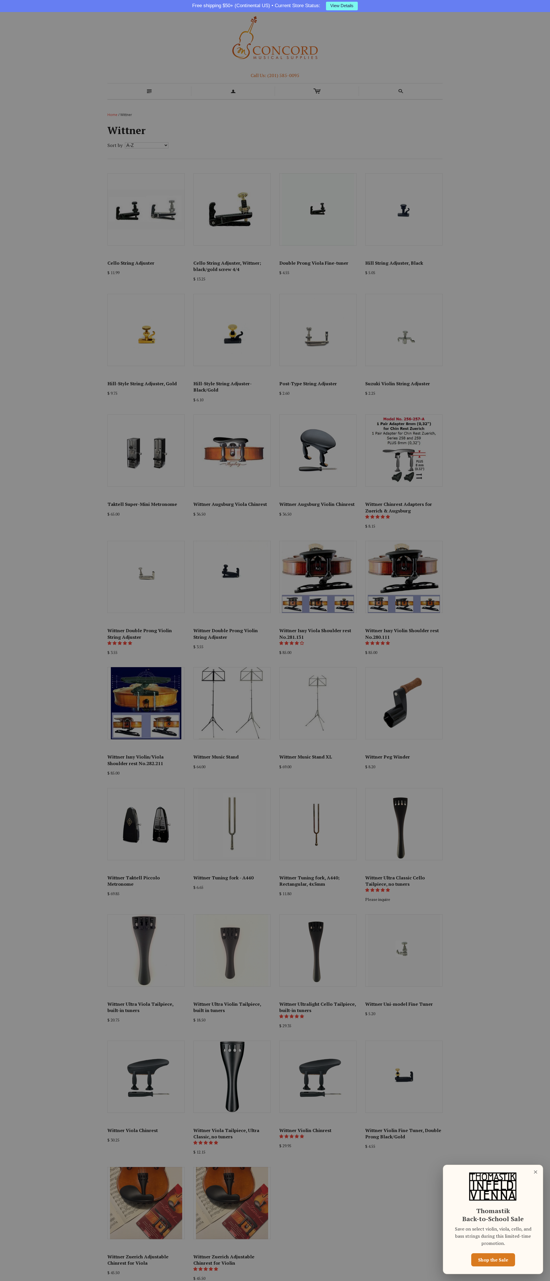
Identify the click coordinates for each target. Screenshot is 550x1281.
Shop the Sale (493, 1260)
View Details (341, 5)
